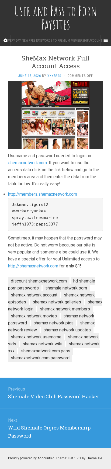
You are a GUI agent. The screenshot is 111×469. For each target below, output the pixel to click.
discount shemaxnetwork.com (39, 281)
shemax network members (65, 309)
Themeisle (94, 458)
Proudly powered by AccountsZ (31, 458)
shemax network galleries (57, 302)
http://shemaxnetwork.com (33, 265)
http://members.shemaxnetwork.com (42, 194)
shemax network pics (53, 322)
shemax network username (36, 336)
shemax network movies (34, 315)
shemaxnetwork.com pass (45, 350)
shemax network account (34, 295)
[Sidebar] (5, 40)
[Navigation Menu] (105, 40)
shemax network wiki (42, 343)
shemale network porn (66, 288)
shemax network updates (67, 329)
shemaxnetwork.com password (40, 357)
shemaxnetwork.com (27, 162)
